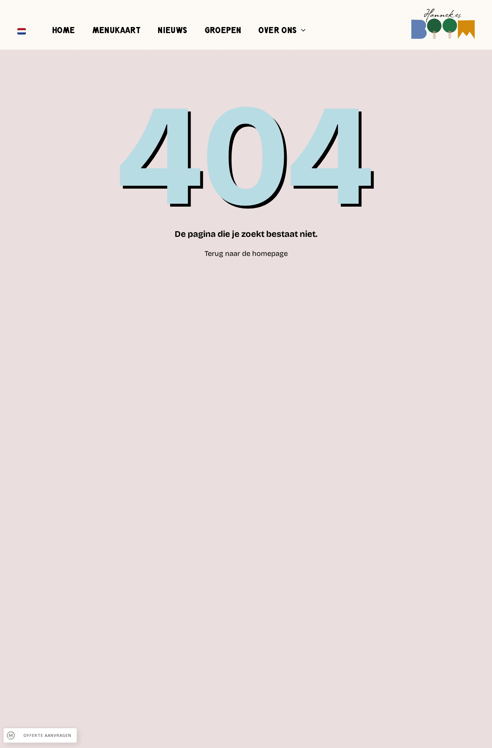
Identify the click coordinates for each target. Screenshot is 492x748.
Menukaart (116, 31)
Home (63, 31)
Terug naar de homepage (246, 253)
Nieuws (172, 31)
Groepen (223, 31)
